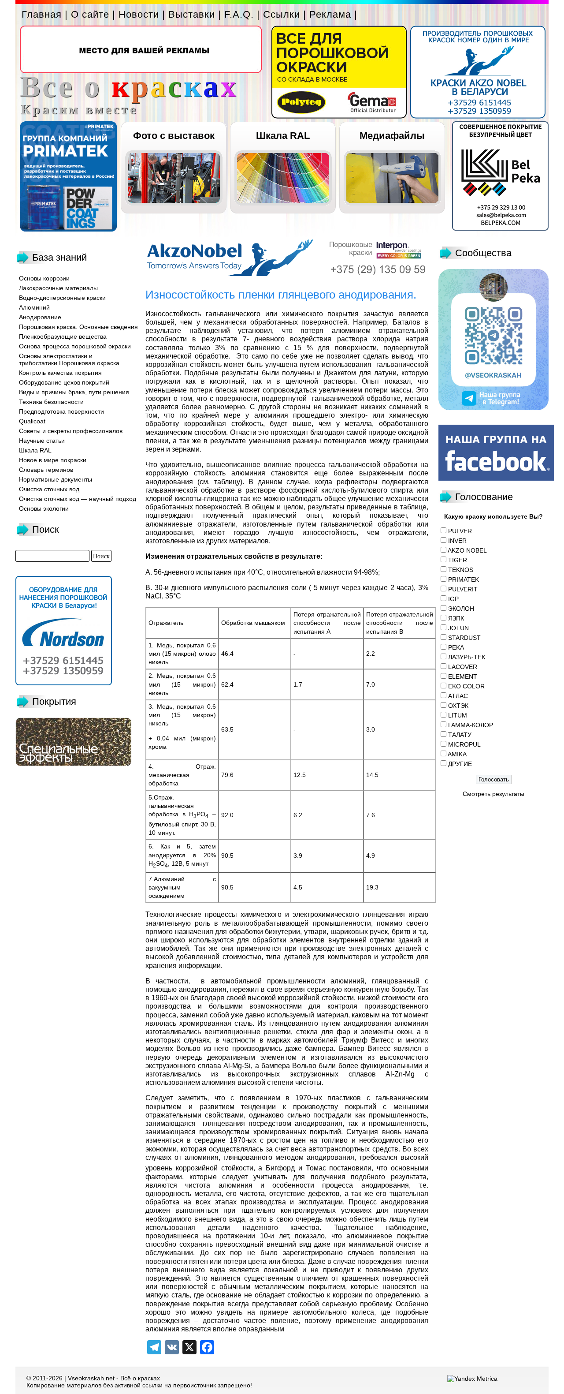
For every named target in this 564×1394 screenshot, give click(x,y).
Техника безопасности (51, 401)
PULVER (460, 530)
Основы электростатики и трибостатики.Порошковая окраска (69, 359)
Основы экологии (44, 508)
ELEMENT (462, 676)
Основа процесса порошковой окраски (75, 346)
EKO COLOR (466, 686)
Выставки (191, 14)
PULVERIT (463, 589)
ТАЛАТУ (459, 734)
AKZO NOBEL (467, 550)
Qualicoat (32, 421)
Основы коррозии (44, 278)
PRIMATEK (463, 579)
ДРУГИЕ (460, 763)
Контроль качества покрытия (60, 372)
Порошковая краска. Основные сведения (78, 326)
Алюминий (34, 307)
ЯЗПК (456, 618)
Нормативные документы (55, 479)
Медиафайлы (392, 135)
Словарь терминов (46, 469)
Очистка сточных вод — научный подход (77, 498)
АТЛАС (458, 695)
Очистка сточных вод (49, 489)
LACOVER (462, 666)
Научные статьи (42, 440)
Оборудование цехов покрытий (64, 382)
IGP (453, 598)
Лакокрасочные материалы (58, 288)
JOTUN (458, 628)
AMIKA (457, 754)
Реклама (330, 14)
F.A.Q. (239, 14)
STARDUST (464, 637)
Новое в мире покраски (52, 459)
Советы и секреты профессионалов (70, 430)
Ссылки (281, 14)
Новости (139, 14)
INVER (457, 540)
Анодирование (40, 317)
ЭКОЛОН (461, 608)
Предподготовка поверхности (61, 411)
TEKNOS (460, 569)
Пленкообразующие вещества (63, 336)
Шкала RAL (283, 135)
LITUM (457, 715)
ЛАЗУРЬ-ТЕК (466, 657)
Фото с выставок (174, 135)
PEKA (456, 647)
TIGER (457, 560)
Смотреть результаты (493, 793)
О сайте (90, 14)
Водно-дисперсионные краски (62, 297)
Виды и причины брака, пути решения (74, 392)
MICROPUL (464, 744)
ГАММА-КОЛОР (470, 725)
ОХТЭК (458, 705)
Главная (42, 14)
